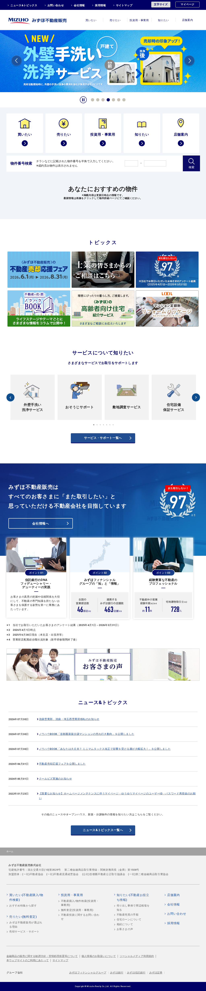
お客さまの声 (125, 929)
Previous (16, 61)
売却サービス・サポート (24, 931)
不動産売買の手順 (128, 914)
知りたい (163, 20)
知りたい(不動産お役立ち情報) (133, 897)
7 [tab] (123, 99)
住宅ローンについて (129, 919)
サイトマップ (124, 5)
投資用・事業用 (139, 20)
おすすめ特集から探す (23, 905)
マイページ (187, 4)
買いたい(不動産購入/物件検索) (26, 897)
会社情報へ (40, 523)
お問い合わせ (55, 5)
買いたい (91, 20)
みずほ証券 (156, 972)
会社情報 (79, 5)
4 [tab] (108, 99)
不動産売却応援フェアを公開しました (62, 763)
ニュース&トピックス (23, 5)
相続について (125, 924)
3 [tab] (102, 99)
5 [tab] (113, 99)
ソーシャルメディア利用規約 (137, 956)
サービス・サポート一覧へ (103, 438)
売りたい (115, 20)
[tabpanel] (103, 60)
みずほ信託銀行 (136, 972)
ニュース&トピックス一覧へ (103, 830)
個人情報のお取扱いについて (98, 956)
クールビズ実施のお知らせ (55, 778)
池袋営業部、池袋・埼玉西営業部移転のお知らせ (69, 719)
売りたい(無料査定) (23, 917)
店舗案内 (187, 20)
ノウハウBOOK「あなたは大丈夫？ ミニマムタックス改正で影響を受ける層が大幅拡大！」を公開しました (105, 748)
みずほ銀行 (116, 972)
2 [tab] (97, 99)
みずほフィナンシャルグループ (87, 972)
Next (189, 61)
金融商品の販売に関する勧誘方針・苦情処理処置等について (42, 956)
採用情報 (100, 5)
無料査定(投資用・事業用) (77, 910)
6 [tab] (118, 99)
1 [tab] (92, 99)
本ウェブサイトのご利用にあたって (27, 960)
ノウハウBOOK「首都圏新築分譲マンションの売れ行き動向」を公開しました (86, 733)
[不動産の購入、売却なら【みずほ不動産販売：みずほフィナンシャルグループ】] (42, 19)
